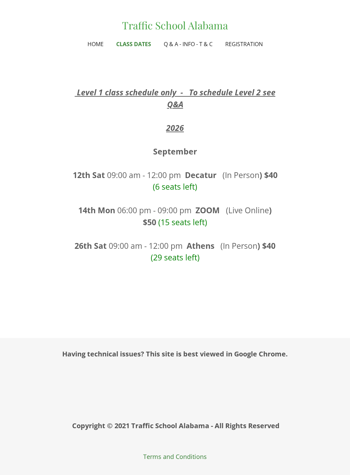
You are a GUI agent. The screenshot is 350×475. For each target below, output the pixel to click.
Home (96, 44)
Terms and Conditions (175, 456)
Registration (244, 44)
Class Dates (133, 44)
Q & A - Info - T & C (188, 44)
